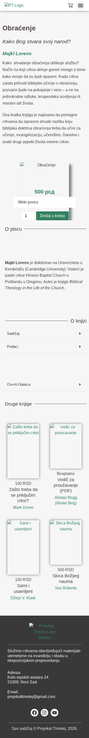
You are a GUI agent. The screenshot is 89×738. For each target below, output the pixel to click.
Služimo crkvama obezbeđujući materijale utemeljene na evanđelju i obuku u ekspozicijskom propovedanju (44, 655)
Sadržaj (13, 333)
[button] (80, 5)
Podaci (12, 346)
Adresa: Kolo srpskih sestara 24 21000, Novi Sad (27, 677)
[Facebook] (34, 712)
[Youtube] (54, 712)
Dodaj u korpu (52, 216)
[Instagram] (44, 712)
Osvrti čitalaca (18, 384)
